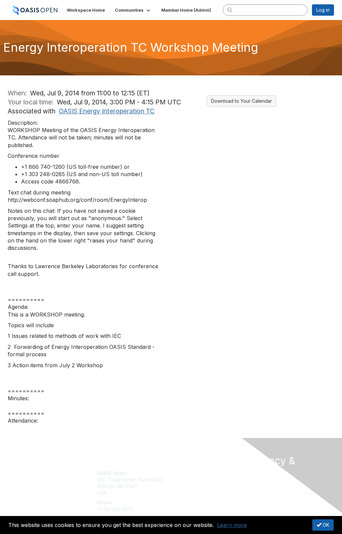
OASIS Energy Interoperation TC (107, 111)
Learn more (232, 525)
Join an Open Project (197, 483)
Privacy (258, 491)
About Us (260, 485)
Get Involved (188, 473)
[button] (133, 10)
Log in (323, 10)
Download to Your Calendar (241, 101)
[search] (230, 9)
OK (325, 525)
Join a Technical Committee (204, 493)
